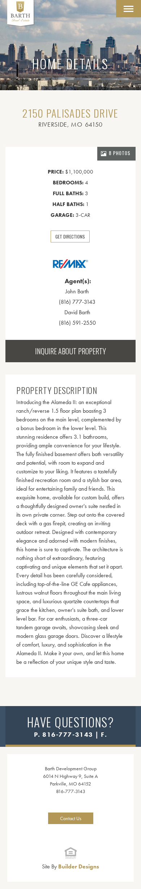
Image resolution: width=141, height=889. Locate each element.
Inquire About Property (70, 351)
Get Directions (70, 236)
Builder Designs (70, 866)
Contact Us (70, 818)
